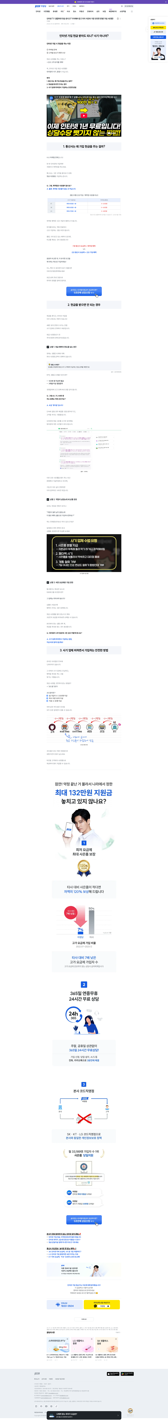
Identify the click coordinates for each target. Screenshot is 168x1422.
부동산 (81, 11)
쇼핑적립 (123, 11)
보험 (104, 11)
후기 (68, 6)
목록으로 (84, 1319)
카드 (62, 11)
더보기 (118, 1332)
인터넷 (38, 11)
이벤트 (74, 6)
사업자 (110, 9)
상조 (98, 11)
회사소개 (36, 1379)
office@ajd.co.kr (64, 1398)
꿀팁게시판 (60, 6)
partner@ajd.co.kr (46, 1398)
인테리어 (90, 11)
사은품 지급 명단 (60, 1379)
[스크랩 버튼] (67, 1339)
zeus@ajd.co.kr (53, 1393)
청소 (74, 11)
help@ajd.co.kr (64, 1395)
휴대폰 (55, 11)
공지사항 (44, 1379)
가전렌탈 (47, 11)
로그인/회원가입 (129, 6)
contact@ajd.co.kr (46, 1395)
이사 (68, 11)
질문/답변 (51, 6)
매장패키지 (113, 11)
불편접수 (81, 6)
